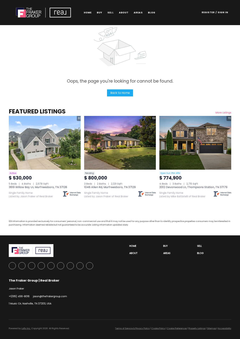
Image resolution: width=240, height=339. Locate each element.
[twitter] (31, 265)
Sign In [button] (223, 12)
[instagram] (60, 265)
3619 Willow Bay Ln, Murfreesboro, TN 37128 (38, 187)
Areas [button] (138, 12)
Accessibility (224, 328)
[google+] (89, 265)
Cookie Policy (158, 328)
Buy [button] (99, 12)
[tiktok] (79, 265)
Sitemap (211, 328)
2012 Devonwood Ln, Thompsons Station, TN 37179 (193, 187)
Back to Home (120, 93)
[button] (43, 13)
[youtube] (70, 265)
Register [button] (208, 12)
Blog (151, 12)
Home (88, 12)
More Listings (223, 112)
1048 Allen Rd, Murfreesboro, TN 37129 (110, 187)
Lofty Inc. (26, 328)
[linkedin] (21, 265)
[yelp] (50, 265)
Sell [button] (110, 12)
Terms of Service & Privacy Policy (132, 328)
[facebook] (12, 265)
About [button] (124, 12)
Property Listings (197, 328)
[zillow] (41, 265)
